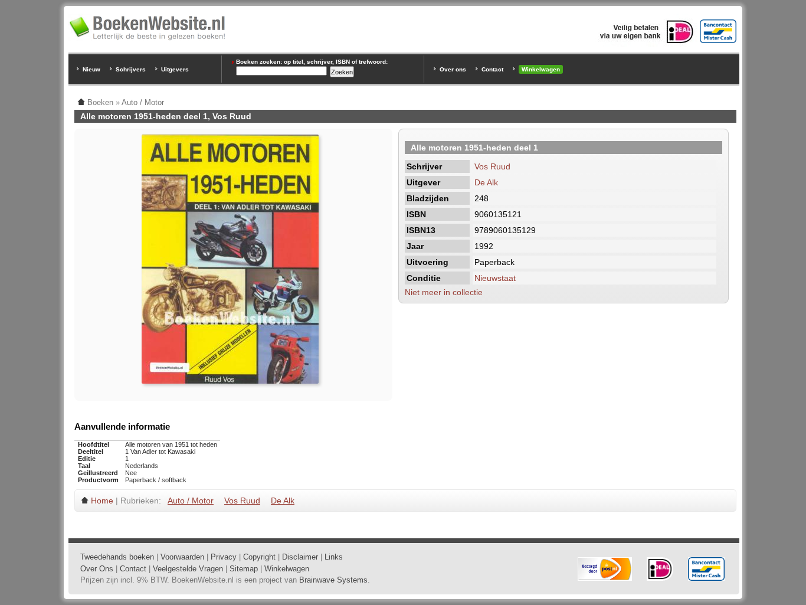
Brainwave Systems (333, 579)
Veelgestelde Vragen (188, 568)
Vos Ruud (492, 166)
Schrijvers (131, 69)
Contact (492, 69)
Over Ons (96, 568)
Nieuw (91, 69)
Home (102, 500)
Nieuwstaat (495, 278)
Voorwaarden (182, 556)
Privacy (224, 556)
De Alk (486, 182)
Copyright (259, 556)
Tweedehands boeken (117, 556)
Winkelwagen (541, 69)
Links (334, 556)
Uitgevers (175, 69)
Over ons (453, 69)
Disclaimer (300, 556)
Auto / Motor (191, 500)
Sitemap (244, 568)
